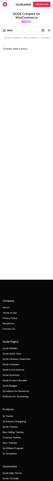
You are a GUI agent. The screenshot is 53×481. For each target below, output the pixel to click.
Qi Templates (10, 453)
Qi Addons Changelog (14, 421)
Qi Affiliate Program (13, 448)
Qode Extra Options (13, 369)
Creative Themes (12, 437)
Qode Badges (10, 385)
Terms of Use (10, 312)
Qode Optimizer (11, 375)
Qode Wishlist (10, 348)
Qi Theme (8, 416)
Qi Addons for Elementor (16, 391)
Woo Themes (10, 442)
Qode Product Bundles (15, 380)
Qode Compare (11, 364)
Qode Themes (10, 426)
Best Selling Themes (13, 432)
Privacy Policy (10, 318)
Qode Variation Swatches (16, 359)
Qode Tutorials (11, 478)
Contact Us (9, 328)
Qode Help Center (12, 473)
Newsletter (8, 323)
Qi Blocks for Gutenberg (15, 396)
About (6, 307)
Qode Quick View (12, 353)
